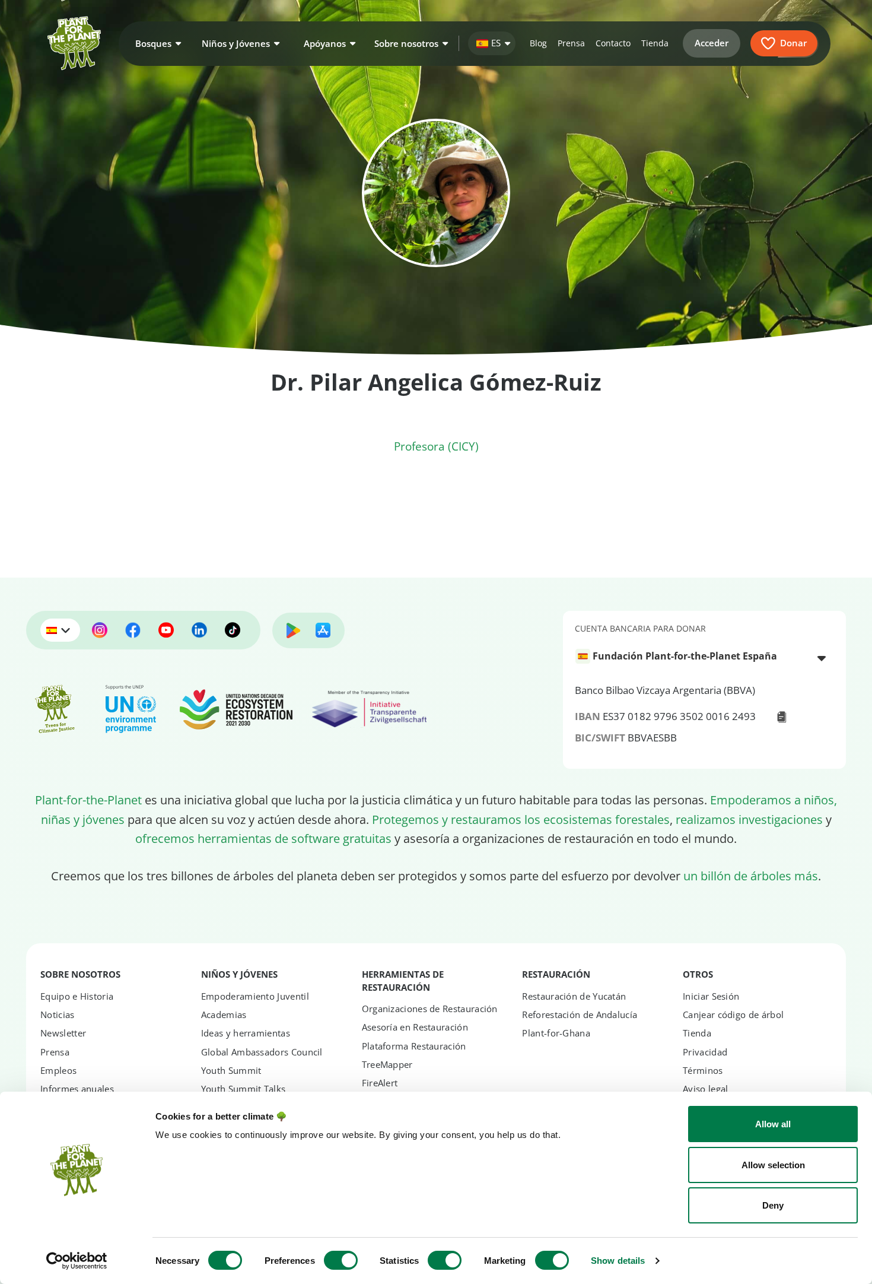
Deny (773, 1205)
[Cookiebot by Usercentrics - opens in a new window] (77, 1261)
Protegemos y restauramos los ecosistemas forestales (521, 819)
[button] (157, 43)
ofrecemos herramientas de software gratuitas (263, 838)
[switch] (341, 1260)
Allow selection (773, 1165)
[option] (697, 656)
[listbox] (704, 657)
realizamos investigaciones (749, 819)
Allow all (773, 1124)
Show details (618, 1261)
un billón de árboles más (750, 875)
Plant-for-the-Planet (88, 799)
